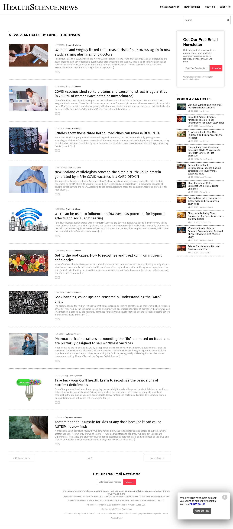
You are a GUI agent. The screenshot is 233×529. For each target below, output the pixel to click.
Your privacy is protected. (193, 77)
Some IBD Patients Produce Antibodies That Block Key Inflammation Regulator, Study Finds (206, 120)
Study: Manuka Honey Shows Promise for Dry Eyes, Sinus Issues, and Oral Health (206, 216)
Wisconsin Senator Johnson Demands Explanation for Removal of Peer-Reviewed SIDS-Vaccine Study (205, 232)
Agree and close (202, 511)
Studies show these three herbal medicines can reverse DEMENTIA (107, 133)
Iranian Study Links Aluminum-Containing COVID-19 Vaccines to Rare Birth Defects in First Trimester (204, 151)
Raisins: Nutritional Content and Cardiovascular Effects (204, 248)
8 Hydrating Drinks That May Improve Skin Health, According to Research (205, 135)
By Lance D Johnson (73, 45)
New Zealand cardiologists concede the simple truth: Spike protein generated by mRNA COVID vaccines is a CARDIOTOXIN (108, 174)
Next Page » (157, 458)
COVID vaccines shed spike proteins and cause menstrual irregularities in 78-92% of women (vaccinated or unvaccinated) (111, 93)
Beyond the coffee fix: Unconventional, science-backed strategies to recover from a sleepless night (204, 169)
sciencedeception (169, 7)
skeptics (210, 7)
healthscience (192, 7)
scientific (225, 7)
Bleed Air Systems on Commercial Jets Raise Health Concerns (205, 106)
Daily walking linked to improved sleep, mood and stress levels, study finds (204, 201)
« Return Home (22, 458)
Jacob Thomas (205, 177)
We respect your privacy (100, 496)
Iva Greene (204, 111)
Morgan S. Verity (206, 126)
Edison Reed (205, 192)
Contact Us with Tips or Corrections (116, 509)
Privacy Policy (116, 518)
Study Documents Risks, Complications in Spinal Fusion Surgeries (203, 186)
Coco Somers (205, 222)
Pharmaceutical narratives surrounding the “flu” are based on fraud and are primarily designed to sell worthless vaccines (112, 341)
